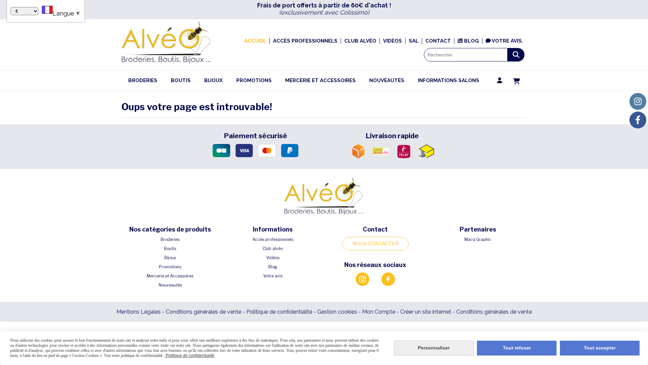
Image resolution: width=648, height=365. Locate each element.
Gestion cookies (337, 312)
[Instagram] (637, 101)
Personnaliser (434, 347)
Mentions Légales (138, 312)
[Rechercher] (516, 55)
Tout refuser (517, 347)
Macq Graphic (477, 239)
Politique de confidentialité (279, 312)
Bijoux (170, 257)
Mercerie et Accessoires (170, 275)
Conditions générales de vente (203, 312)
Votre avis (272, 275)
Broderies (170, 239)
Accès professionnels (272, 239)
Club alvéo (273, 248)
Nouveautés (170, 285)
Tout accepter (600, 347)
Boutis (170, 248)
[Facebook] (637, 120)
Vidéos (272, 257)
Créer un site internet (425, 312)
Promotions (170, 266)
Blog (272, 266)
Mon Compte (378, 312)
